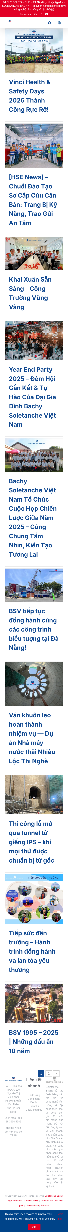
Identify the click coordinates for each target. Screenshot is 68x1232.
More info (60, 1216)
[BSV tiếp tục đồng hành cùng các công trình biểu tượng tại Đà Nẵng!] (34, 585)
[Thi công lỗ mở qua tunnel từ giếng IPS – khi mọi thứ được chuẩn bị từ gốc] (34, 794)
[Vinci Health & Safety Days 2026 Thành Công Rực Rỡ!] (34, 51)
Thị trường (34, 1095)
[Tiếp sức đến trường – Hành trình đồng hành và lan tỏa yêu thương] (34, 898)
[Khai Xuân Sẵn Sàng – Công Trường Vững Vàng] (34, 253)
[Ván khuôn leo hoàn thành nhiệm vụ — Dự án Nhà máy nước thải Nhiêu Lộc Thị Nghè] (34, 684)
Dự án (33, 1102)
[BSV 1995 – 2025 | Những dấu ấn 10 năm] (34, 1003)
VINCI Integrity (34, 1109)
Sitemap (45, 1205)
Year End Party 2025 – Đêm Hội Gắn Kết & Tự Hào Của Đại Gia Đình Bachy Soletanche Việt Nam (32, 397)
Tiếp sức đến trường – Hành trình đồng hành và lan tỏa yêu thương (32, 951)
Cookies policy (31, 1200)
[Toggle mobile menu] (54, 23)
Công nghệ (34, 1098)
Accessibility (33, 1205)
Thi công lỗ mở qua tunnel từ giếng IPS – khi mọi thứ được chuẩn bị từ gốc (31, 842)
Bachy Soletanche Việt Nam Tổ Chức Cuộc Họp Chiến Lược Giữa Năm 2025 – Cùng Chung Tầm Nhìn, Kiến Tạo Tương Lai (33, 517)
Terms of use (46, 1200)
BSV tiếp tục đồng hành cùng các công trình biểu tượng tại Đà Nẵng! (34, 629)
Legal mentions (14, 1200)
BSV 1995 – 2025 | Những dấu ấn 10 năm (34, 1042)
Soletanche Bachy (54, 1196)
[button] (62, 23)
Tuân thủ (34, 1106)
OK (34, 1227)
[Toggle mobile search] (49, 23)
